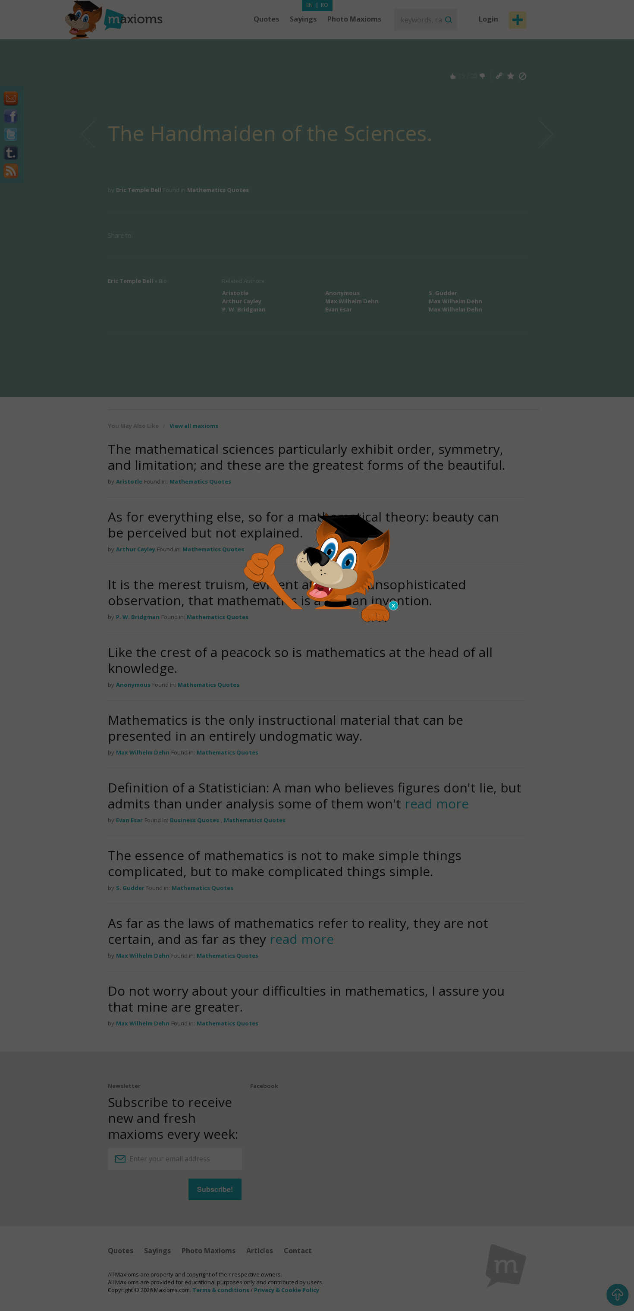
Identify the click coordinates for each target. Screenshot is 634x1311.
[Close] (394, 605)
